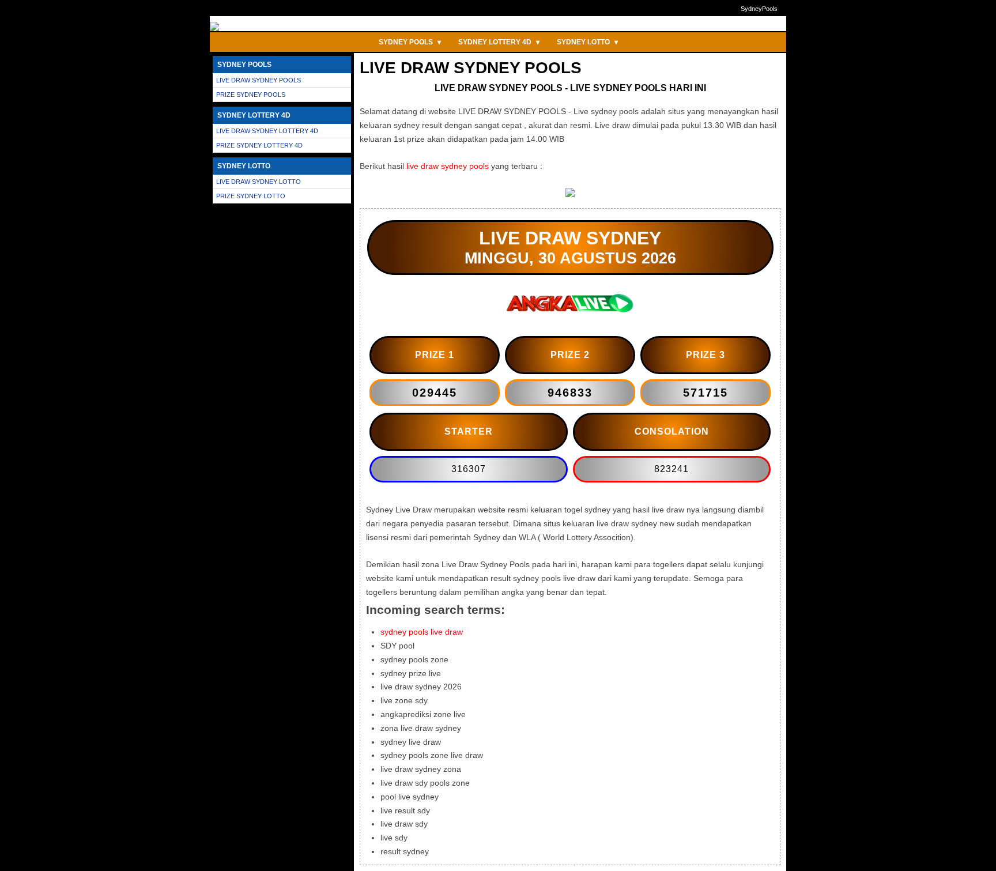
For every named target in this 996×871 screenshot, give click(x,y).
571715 (705, 392)
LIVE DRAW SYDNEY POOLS (258, 80)
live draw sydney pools (447, 166)
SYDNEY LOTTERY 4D (499, 42)
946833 (570, 392)
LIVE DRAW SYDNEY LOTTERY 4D (267, 130)
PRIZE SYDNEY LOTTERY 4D (259, 145)
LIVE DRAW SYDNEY (570, 238)
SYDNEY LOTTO (587, 42)
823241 (671, 469)
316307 (468, 469)
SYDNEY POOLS (410, 42)
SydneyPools (759, 8)
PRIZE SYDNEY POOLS (250, 94)
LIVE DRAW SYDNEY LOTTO (258, 181)
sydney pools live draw (421, 631)
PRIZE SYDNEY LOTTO (250, 196)
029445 (434, 392)
